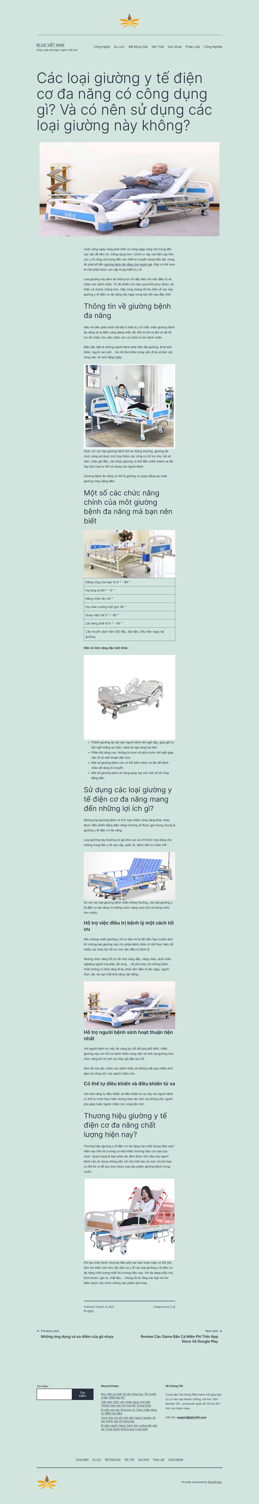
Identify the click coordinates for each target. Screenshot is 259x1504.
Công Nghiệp (213, 47)
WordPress (215, 1482)
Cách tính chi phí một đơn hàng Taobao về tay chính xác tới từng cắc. (128, 1419)
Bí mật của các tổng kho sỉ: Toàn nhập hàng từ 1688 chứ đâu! (129, 1411)
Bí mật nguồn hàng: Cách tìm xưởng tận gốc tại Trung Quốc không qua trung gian (129, 1427)
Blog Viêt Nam (50, 45)
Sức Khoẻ (175, 47)
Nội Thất (158, 47)
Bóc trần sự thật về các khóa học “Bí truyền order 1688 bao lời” (128, 1396)
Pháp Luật (193, 47)
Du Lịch (119, 47)
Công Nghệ (102, 47)
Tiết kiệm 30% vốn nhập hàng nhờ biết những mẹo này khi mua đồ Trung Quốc (126, 1403)
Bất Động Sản (138, 47)
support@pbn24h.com (191, 1417)
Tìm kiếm (42, 1386)
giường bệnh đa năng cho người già (128, 264)
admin (90, 1311)
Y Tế (172, 1307)
